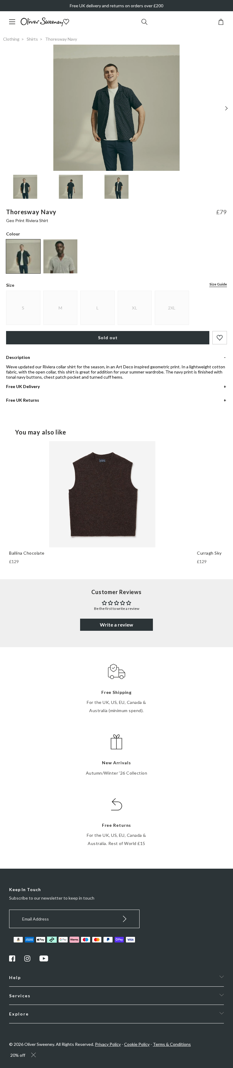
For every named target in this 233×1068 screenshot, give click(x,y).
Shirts (32, 39)
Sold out (108, 337)
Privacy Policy (108, 1044)
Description (18, 357)
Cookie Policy (137, 1044)
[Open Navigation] (14, 24)
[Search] (144, 22)
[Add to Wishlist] (220, 337)
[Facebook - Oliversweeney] (12, 959)
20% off (17, 1055)
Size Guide (218, 284)
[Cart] (221, 23)
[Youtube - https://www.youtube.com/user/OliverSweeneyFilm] (44, 959)
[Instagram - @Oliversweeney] (27, 959)
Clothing (11, 39)
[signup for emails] (125, 918)
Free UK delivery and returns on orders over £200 (116, 5)
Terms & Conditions (172, 1044)
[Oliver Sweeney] (42, 24)
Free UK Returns (22, 400)
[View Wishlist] (67, 22)
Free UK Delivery (23, 386)
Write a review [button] (116, 624)
